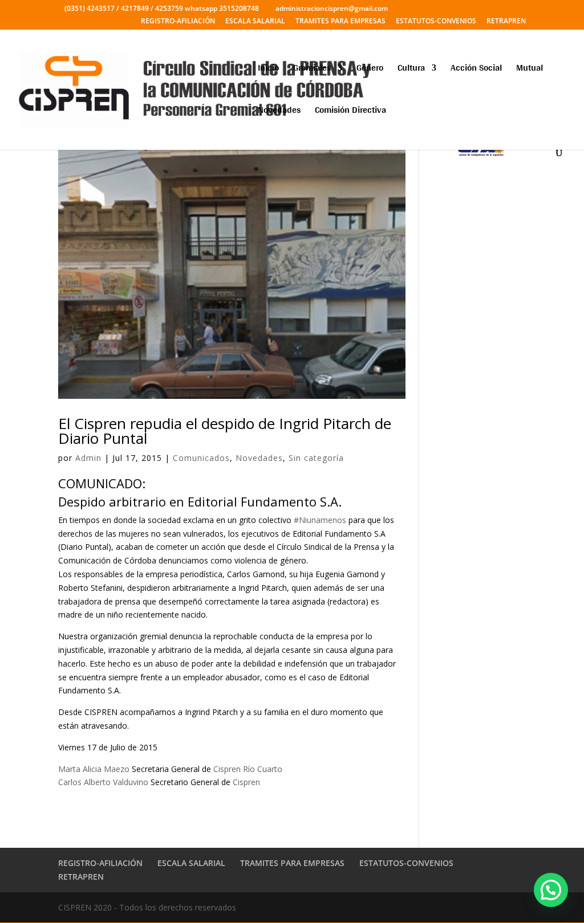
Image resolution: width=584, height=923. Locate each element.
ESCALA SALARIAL (255, 22)
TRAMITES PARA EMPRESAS (340, 22)
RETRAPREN (506, 22)
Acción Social (476, 70)
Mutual (529, 70)
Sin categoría (316, 457)
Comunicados (201, 457)
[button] (551, 890)
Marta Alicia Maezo (93, 768)
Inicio (268, 70)
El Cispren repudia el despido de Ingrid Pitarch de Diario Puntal (224, 430)
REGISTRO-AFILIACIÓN (178, 22)
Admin (88, 457)
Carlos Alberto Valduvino (103, 782)
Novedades (279, 112)
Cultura (411, 70)
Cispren (246, 782)
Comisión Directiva (350, 112)
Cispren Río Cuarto (247, 768)
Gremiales (312, 70)
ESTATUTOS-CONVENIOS (436, 22)
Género (369, 70)
